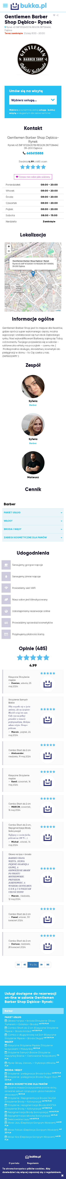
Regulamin (33, 1163)
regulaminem (53, 1172)
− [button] (9, 251)
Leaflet (58, 310)
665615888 (34, 153)
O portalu (14, 1163)
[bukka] (33, 6)
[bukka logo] (33, 1156)
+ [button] (9, 246)
